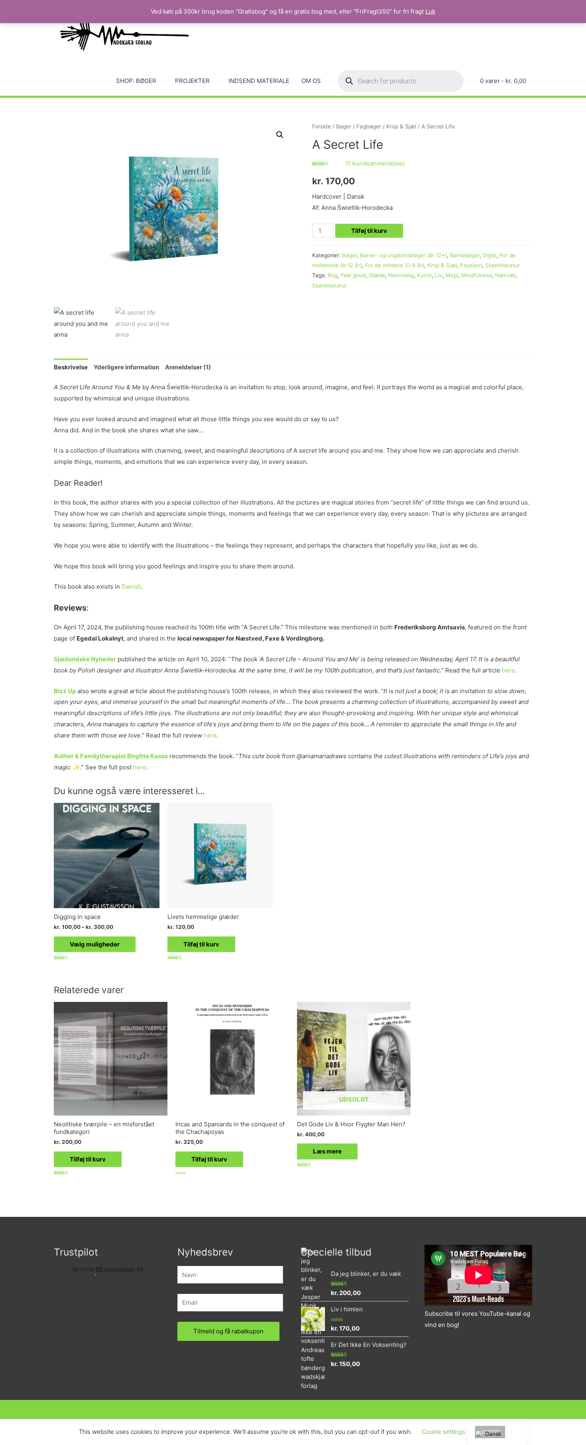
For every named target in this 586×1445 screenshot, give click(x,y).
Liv (438, 275)
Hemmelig (401, 275)
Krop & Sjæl (401, 126)
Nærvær (505, 275)
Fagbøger (368, 126)
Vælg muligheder (95, 944)
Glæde (377, 275)
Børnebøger (465, 255)
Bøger (343, 126)
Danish (131, 586)
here (508, 670)
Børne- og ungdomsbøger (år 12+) (403, 255)
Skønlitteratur (502, 265)
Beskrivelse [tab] (71, 367)
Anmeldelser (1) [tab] (188, 367)
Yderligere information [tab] (126, 367)
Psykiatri (471, 265)
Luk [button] (430, 11)
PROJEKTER (192, 81)
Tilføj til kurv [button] (201, 944)
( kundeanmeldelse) (375, 163)
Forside (321, 126)
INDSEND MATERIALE (258, 81)
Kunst (424, 275)
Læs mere (327, 1151)
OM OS (311, 81)
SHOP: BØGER (136, 81)
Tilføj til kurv (369, 231)
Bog (333, 275)
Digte (489, 255)
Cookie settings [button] (443, 1431)
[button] (280, 135)
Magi (452, 275)
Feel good (353, 275)
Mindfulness (476, 275)
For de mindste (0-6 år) (394, 265)
